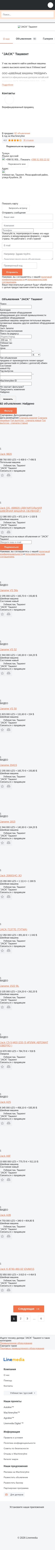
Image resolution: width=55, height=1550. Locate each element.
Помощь (8, 1380)
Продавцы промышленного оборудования (22, 1348)
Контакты (8, 1386)
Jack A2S (5, 1102)
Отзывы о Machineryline (15, 1454)
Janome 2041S (8, 765)
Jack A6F (5, 1156)
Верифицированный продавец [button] (18, 107)
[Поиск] (51, 14)
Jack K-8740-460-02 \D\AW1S (17, 1269)
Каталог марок (11, 1459)
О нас (6, 1375)
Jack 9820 (6, 454)
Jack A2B (5, 1215)
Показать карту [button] (10, 203)
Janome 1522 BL (9, 986)
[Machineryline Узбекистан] (21, 5)
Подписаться (11, 547)
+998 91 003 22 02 (40, 159)
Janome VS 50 (8, 708)
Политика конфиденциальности (19, 1443)
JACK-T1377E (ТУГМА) (13, 929)
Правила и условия (13, 1437)
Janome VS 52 (8, 649)
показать (8, 399)
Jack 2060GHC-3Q (11, 875)
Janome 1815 (7, 821)
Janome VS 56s (9, 590)
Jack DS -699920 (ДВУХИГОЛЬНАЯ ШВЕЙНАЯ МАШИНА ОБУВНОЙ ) (21, 510)
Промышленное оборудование (16, 1343)
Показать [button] (25, 159)
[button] (50, 5)
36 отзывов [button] (28, 140)
